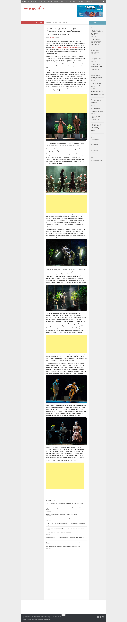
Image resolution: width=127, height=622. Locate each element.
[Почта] (36, 22)
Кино (62, 1)
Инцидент (81, 1)
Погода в (94, 150)
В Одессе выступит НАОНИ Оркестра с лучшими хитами (95, 118)
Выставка (50, 1)
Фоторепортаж (73, 1)
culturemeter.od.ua (45, 619)
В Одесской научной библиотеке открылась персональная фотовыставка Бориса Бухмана (96, 127)
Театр (66, 1)
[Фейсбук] (39, 22)
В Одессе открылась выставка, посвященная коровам (59, 532)
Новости (24, 1)
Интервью (56, 1)
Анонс (40, 1)
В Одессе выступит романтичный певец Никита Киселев (59, 518)
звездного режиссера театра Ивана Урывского (65, 47)
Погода (92, 148)
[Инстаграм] (41, 22)
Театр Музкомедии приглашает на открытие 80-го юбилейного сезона (63, 546)
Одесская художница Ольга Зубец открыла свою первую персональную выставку (66, 542)
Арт (45, 1)
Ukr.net (92, 137)
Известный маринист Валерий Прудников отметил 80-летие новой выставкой (65, 528)
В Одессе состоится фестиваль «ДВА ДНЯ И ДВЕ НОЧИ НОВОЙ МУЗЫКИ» (64, 503)
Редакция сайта (90, 1)
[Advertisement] (66, 103)
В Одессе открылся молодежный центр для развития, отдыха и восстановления (65, 523)
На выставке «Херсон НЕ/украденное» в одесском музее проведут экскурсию (65, 537)
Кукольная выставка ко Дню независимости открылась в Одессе (61, 514)
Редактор (51, 37)
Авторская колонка (52, 22)
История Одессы (32, 1)
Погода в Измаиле (95, 160)
